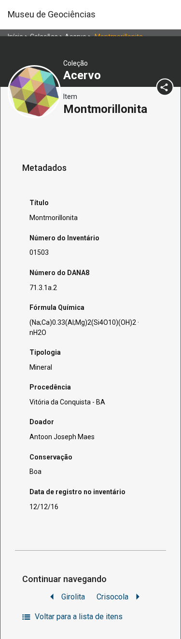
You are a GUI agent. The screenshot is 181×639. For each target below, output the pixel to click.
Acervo (83, 75)
